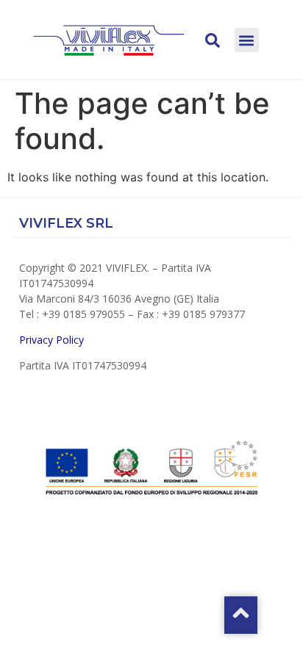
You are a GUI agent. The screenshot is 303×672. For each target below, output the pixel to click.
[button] (247, 40)
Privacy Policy (53, 340)
